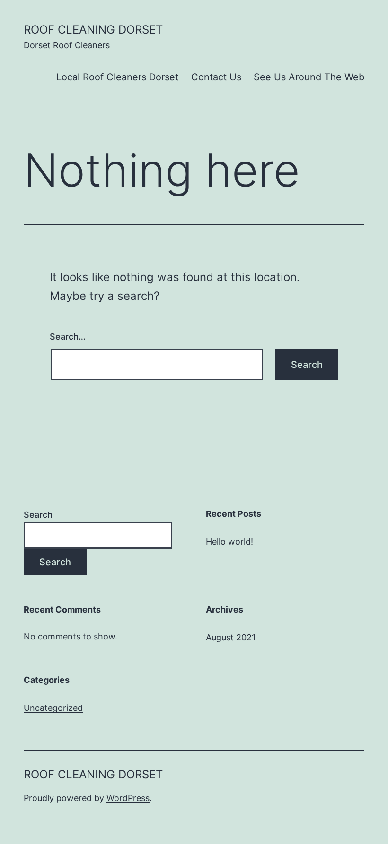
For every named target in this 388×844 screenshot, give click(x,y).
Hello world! (229, 541)
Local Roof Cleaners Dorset (117, 77)
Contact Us (216, 77)
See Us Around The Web (309, 77)
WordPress (128, 798)
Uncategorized (53, 708)
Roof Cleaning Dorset (93, 29)
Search (38, 515)
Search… (68, 336)
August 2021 (231, 637)
